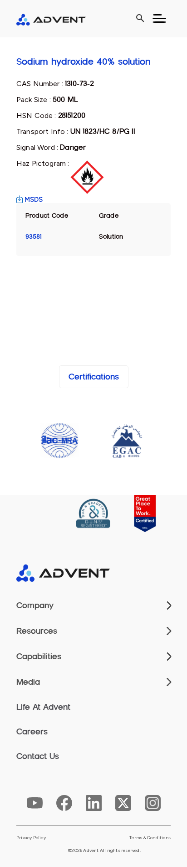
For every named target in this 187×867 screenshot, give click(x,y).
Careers (32, 732)
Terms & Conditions (150, 838)
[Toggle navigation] (159, 18)
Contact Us (37, 756)
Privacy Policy (31, 838)
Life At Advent (43, 707)
